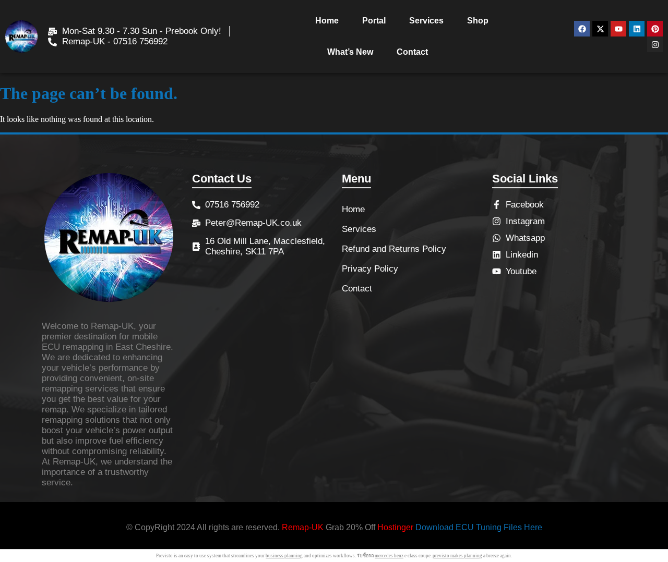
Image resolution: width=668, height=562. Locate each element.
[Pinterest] (655, 28)
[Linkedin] (637, 28)
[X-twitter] (600, 28)
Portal (374, 20)
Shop (477, 20)
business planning (284, 555)
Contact (412, 51)
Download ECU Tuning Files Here (478, 527)
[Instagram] (655, 44)
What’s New (350, 51)
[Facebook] (582, 28)
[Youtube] (618, 28)
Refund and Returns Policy (394, 249)
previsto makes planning (457, 555)
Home (327, 20)
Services (426, 20)
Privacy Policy (370, 269)
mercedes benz (389, 555)
